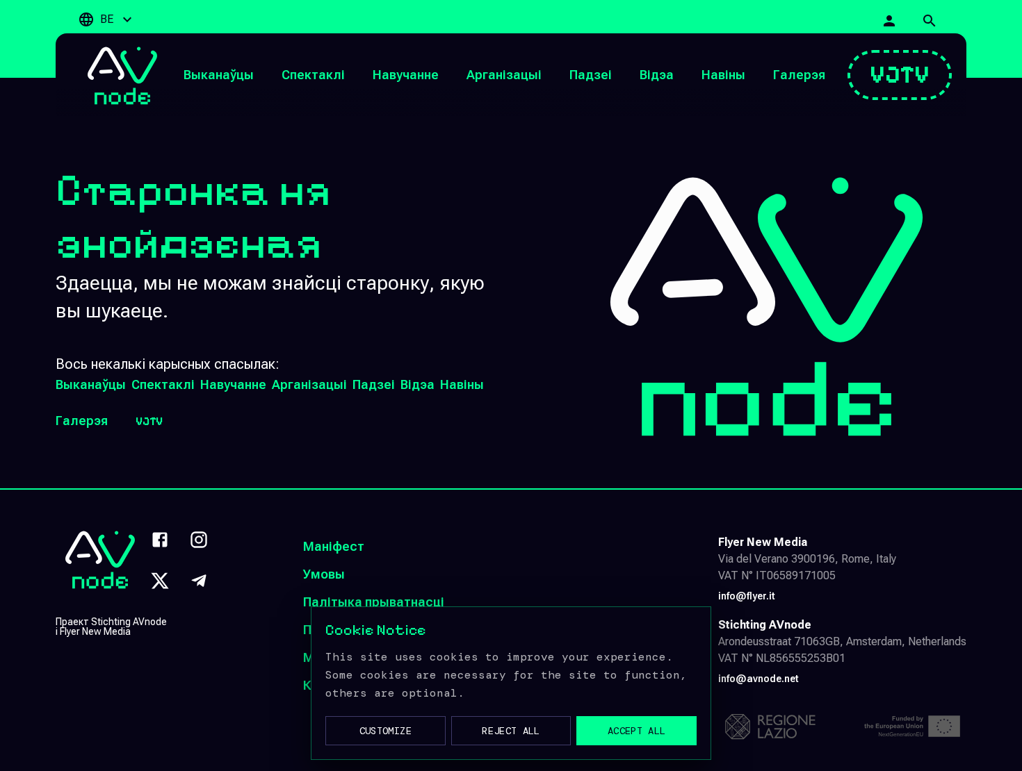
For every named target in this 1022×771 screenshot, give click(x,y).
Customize (385, 730)
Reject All (511, 730)
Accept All (637, 730)
